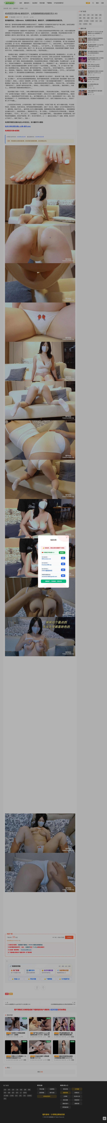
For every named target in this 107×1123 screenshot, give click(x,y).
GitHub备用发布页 (47, 570)
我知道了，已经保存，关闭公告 (53, 581)
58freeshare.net (46, 559)
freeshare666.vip (46, 564)
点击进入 (62, 552)
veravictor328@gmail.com (49, 576)
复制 (63, 558)
